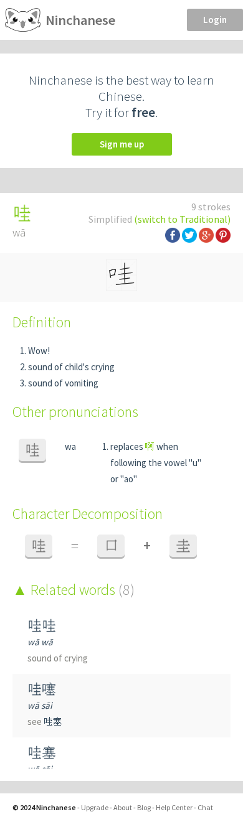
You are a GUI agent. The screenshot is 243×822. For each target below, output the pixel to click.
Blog (144, 807)
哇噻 (41, 689)
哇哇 (41, 626)
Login (215, 20)
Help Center (174, 807)
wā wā (40, 642)
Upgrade (94, 807)
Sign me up (122, 144)
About (122, 807)
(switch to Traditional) (182, 219)
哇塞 (53, 721)
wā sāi (39, 705)
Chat (205, 807)
